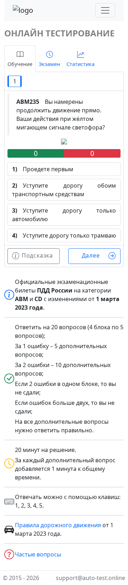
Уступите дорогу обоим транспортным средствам (64, 190)
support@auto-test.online (90, 578)
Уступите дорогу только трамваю (64, 235)
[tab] (20, 58)
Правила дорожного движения (58, 525)
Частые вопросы (38, 554)
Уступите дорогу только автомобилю (64, 215)
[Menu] (105, 10)
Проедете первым (42, 169)
